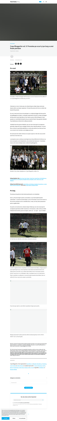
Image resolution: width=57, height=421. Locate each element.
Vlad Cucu (39, 179)
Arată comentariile (28, 387)
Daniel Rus (37, 178)
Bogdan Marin (35, 185)
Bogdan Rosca (26, 179)
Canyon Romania (38, 365)
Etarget (26, 367)
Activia (43, 365)
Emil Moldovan (43, 178)
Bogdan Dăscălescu (37, 363)
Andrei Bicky (26, 184)
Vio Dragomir (20, 179)
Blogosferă (12, 43)
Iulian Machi (28, 185)
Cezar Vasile (13, 365)
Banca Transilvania (14, 367)
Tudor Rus (32, 178)
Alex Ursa (22, 178)
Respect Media (13, 369)
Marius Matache (16, 185)
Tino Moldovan (13, 179)
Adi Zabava (31, 184)
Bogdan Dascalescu (39, 184)
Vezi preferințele (22, 418)
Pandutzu (44, 363)
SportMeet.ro (30, 363)
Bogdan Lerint (33, 179)
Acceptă (5, 418)
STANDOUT (41, 367)
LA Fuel (32, 367)
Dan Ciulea (26, 178)
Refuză (14, 418)
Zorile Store (21, 367)
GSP (29, 367)
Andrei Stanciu (20, 365)
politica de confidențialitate (24, 402)
